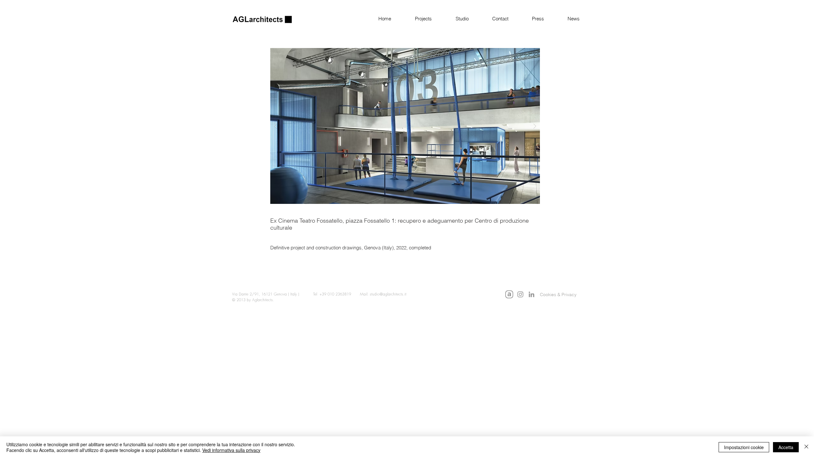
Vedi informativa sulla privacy (231, 450)
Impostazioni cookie (744, 447)
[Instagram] (520, 294)
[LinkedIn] (531, 294)
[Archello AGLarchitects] (509, 294)
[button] (416, 19)
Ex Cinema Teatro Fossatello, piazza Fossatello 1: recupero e (348, 220)
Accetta (785, 447)
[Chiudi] (806, 447)
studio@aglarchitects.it (388, 294)
